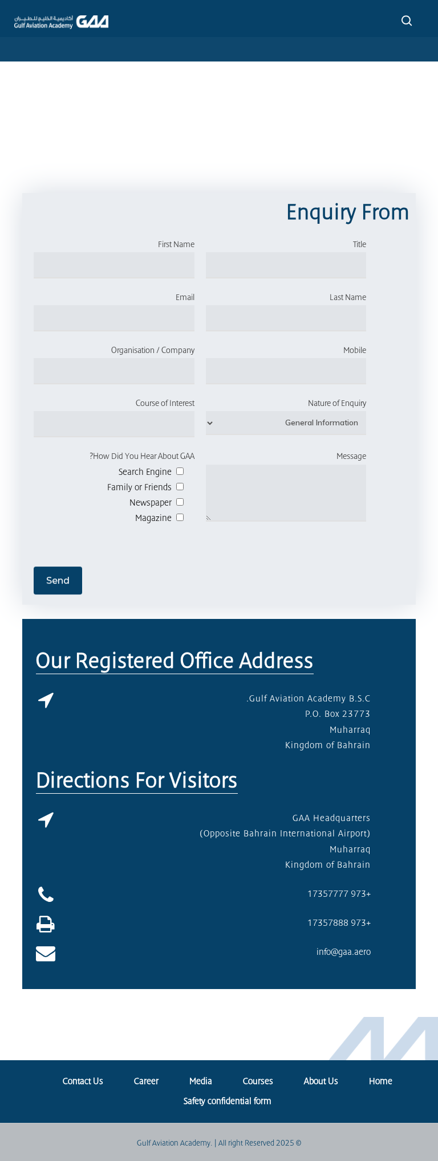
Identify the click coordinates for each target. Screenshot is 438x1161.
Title (359, 244)
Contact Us (83, 1081)
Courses (258, 1081)
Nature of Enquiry (337, 403)
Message (351, 456)
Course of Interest (165, 403)
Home (380, 1081)
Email (185, 297)
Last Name (348, 297)
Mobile (354, 350)
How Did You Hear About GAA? (142, 456)
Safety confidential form (227, 1101)
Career (146, 1081)
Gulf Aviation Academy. (174, 1143)
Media (200, 1081)
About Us (321, 1081)
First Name (176, 244)
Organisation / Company (152, 350)
